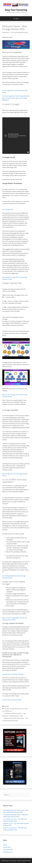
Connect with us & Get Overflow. (12, 700)
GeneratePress (26, 860)
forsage (6, 706)
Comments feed (8, 849)
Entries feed (6, 847)
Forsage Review (14, 709)
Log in (5, 845)
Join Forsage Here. (7, 209)
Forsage (6, 709)
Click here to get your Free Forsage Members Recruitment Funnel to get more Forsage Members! (16, 98)
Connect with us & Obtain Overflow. (13, 674)
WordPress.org (7, 852)
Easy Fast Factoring (16, 9)
